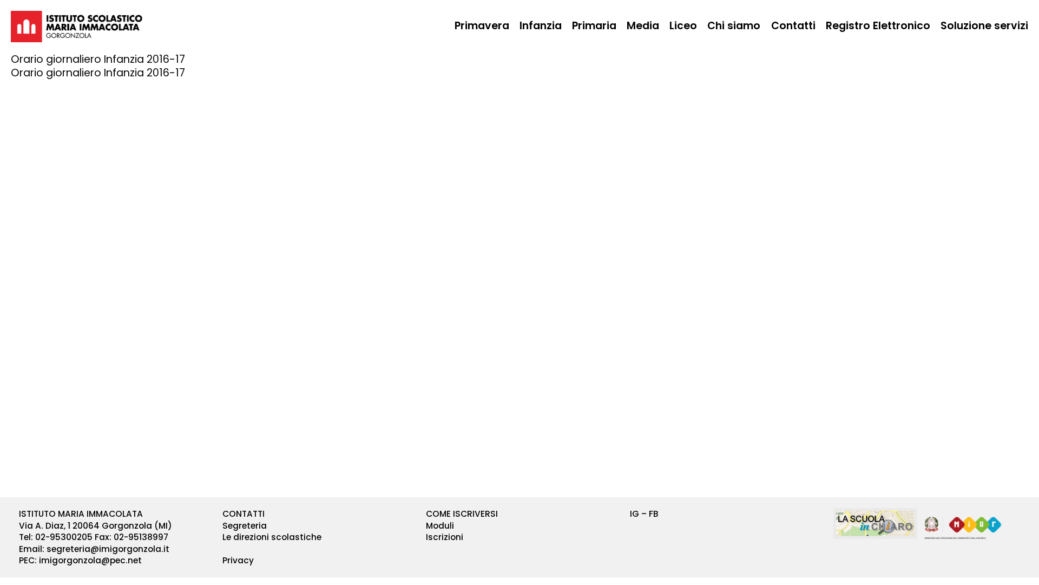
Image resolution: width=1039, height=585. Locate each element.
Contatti (793, 25)
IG (634, 513)
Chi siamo (733, 25)
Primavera (482, 25)
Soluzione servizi (984, 25)
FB (654, 513)
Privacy (238, 560)
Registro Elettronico (878, 25)
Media (643, 25)
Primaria (594, 25)
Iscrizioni (444, 537)
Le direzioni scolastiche (271, 537)
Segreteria (244, 525)
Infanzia (541, 25)
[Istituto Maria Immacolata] (77, 26)
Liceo (683, 25)
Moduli (440, 525)
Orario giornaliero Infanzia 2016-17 (98, 73)
